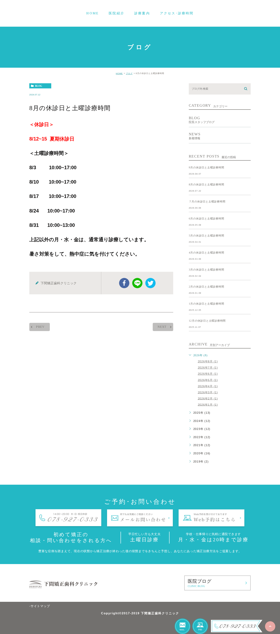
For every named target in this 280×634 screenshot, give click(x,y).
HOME (119, 73)
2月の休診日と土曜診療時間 (206, 286)
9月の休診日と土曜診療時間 (206, 167)
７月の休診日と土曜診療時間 (207, 201)
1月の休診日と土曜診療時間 (206, 303)
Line (137, 283)
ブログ (129, 73)
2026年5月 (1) (208, 380)
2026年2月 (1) (208, 398)
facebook (124, 283)
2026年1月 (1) (208, 404)
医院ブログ (200, 582)
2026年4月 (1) (208, 386)
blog (38, 86)
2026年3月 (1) (208, 392)
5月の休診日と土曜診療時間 (206, 235)
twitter (150, 283)
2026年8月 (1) (208, 361)
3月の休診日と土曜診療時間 (206, 269)
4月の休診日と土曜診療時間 (206, 252)
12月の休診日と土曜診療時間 (207, 320)
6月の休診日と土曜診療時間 (206, 218)
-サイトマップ (39, 606)
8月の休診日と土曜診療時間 (206, 184)
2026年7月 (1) (208, 367)
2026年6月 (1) (208, 373)
